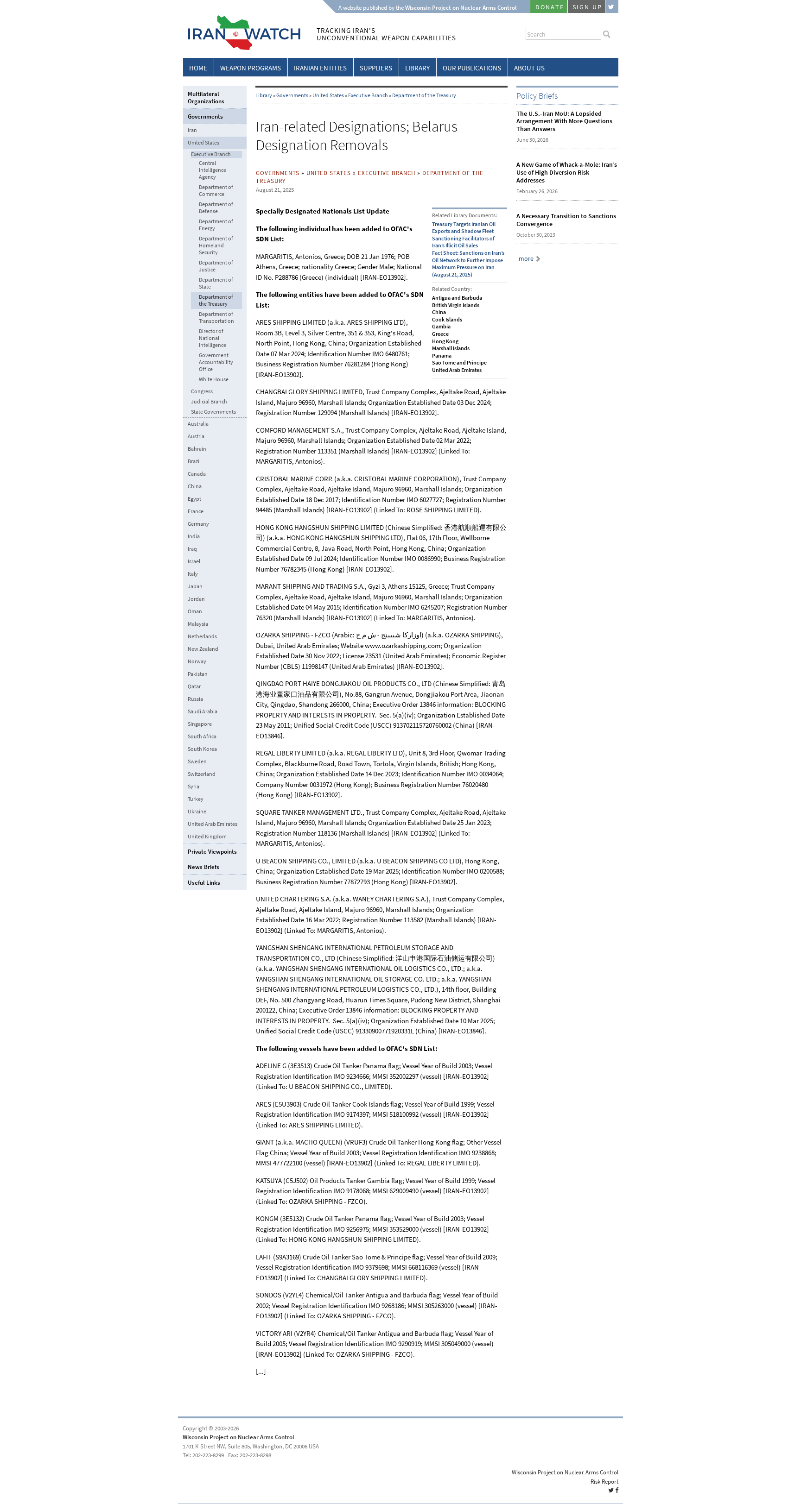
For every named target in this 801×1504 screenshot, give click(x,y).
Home (198, 68)
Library (417, 68)
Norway (197, 661)
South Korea (202, 749)
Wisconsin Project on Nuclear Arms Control (238, 1437)
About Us (529, 68)
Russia (195, 699)
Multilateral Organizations (206, 97)
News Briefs (203, 867)
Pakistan (198, 674)
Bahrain (197, 449)
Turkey (195, 799)
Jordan (196, 599)
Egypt (194, 499)
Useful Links (204, 883)
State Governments (213, 412)
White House (214, 379)
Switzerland (202, 774)
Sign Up (587, 7)
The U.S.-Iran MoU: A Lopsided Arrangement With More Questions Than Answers (564, 121)
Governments (292, 95)
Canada (197, 474)
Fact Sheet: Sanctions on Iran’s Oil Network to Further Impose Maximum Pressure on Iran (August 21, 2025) (468, 263)
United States (328, 95)
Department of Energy (216, 225)
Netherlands (202, 636)
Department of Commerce (216, 191)
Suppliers (376, 68)
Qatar (194, 686)
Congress (202, 391)
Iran (192, 130)
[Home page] (242, 48)
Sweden (197, 761)
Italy (193, 574)
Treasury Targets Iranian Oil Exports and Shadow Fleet (464, 227)
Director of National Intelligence (212, 338)
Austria (196, 436)
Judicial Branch (209, 401)
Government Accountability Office (216, 362)
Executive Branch (368, 95)
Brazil (194, 461)
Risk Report (604, 1481)
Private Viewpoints (212, 852)
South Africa (202, 736)
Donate (549, 7)
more (526, 258)
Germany (198, 524)
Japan (195, 586)
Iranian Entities (320, 68)
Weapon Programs (250, 68)
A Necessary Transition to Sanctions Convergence (566, 220)
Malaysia (198, 624)
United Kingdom (207, 836)
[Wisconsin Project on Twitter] (611, 6)
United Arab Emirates (212, 824)
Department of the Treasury (424, 95)
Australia (198, 424)
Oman (195, 611)
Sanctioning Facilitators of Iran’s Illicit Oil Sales (463, 242)
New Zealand (203, 649)
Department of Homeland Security (216, 245)
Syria (193, 786)
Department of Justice (216, 266)
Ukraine (197, 811)
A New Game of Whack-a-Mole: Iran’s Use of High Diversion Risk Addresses (566, 172)
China (195, 486)
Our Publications (472, 68)
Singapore (200, 724)
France (195, 511)
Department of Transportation (216, 318)
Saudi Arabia (202, 711)
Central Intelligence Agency (212, 170)
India (194, 536)
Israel (194, 561)
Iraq (192, 549)
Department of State (216, 283)
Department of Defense (216, 208)
